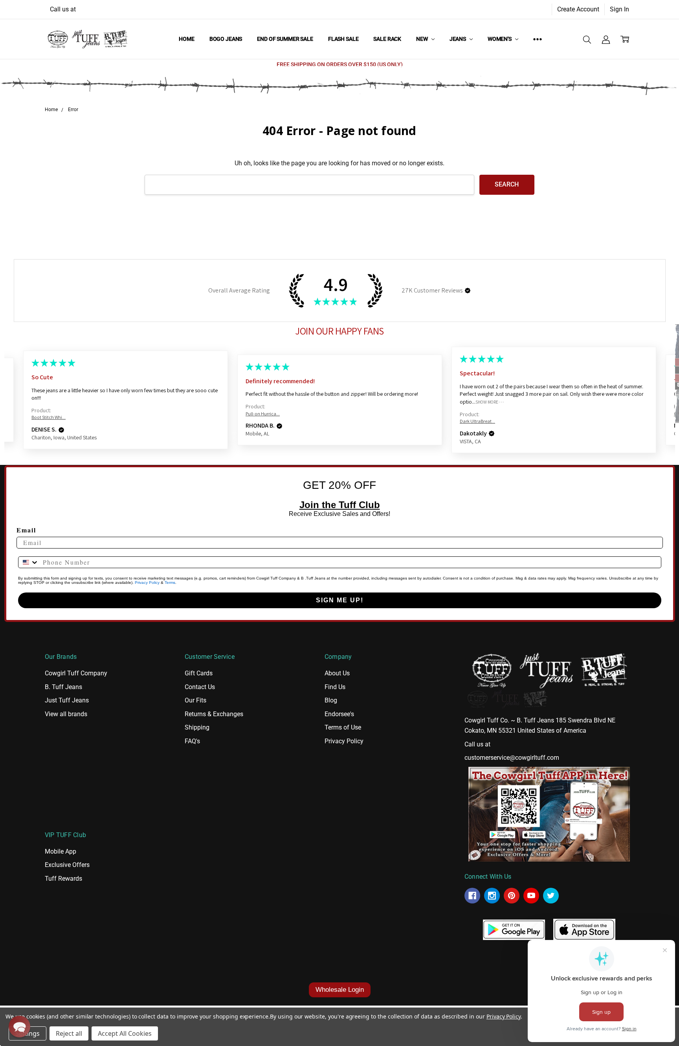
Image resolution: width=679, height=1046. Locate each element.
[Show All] (537, 39)
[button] (467, 290)
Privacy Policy (147, 582)
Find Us (335, 687)
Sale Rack (387, 39)
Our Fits (195, 700)
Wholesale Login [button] (340, 989)
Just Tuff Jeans (67, 700)
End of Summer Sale (285, 39)
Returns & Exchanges (214, 714)
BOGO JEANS (225, 39)
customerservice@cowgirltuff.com (511, 757)
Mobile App (60, 851)
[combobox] (28, 562)
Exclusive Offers (67, 865)
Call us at (63, 9)
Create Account (578, 9)
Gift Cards (199, 673)
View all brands (66, 714)
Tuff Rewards (63, 878)
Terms (170, 582)
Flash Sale (343, 39)
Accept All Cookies (125, 1033)
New (422, 39)
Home (186, 39)
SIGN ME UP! (339, 600)
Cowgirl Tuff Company (76, 673)
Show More (486, 401)
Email (26, 529)
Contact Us (200, 687)
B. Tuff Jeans (63, 687)
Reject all (69, 1033)
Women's (500, 39)
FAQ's (192, 741)
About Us (337, 673)
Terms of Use (343, 727)
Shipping (197, 727)
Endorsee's (339, 714)
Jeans (458, 39)
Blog (331, 700)
